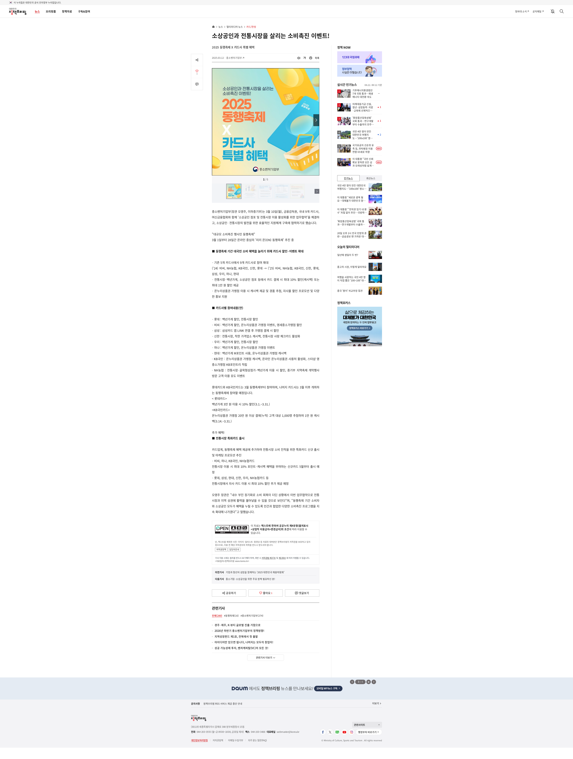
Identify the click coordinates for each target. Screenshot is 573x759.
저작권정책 (221, 549)
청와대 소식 (521, 11)
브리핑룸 (51, 11)
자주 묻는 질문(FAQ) (257, 740)
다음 (316, 120)
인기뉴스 (348, 178)
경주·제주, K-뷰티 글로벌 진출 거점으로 (238, 625)
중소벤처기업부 (234, 57)
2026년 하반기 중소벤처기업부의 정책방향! (239, 631)
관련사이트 (359, 724)
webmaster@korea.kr (288, 732)
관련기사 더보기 (264, 657)
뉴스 (37, 11)
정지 (368, 682)
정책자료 (67, 11)
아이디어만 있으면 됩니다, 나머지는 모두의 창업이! (244, 642)
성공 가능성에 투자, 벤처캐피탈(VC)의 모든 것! (241, 648)
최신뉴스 (370, 178)
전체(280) (217, 615)
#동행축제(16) (231, 615)
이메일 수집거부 (235, 740)
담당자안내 (234, 549)
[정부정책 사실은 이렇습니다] (359, 71)
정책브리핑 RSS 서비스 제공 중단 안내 (222, 703)
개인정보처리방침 (199, 740)
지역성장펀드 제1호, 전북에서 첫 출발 (236, 636)
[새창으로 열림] (310, 58)
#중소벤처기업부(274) (252, 615)
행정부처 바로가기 (367, 732)
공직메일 (537, 11)
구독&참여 (84, 11)
